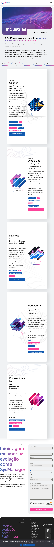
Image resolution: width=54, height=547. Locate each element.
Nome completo (33, 446)
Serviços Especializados (35, 534)
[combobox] (41, 479)
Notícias (22, 527)
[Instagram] (48, 536)
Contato (22, 535)
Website (31, 463)
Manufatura (39, 63)
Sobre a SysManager (23, 523)
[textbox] (40, 479)
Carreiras (22, 533)
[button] (39, 32)
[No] (52, 543)
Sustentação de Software (35, 529)
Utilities (5, 63)
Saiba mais (36, 114)
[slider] (30, 470)
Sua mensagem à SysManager (36, 483)
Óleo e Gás (16, 64)
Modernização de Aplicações (35, 526)
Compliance (23, 529)
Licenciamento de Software (35, 537)
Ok (21, 544)
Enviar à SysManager (41, 509)
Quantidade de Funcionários (36, 469)
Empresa (32, 457)
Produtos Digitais (34, 523)
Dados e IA (34, 531)
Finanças (28, 63)
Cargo (31, 477)
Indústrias (22, 525)
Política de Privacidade (29, 544)
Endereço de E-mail (34, 451)
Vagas (21, 531)
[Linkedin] (48, 531)
